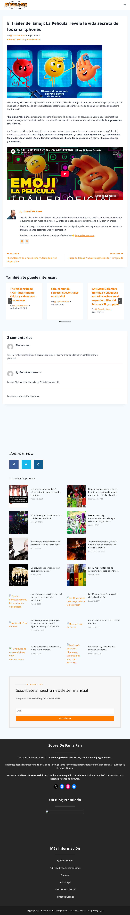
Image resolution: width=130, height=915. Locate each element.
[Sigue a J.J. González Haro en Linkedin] (27, 241)
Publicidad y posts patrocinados (65, 867)
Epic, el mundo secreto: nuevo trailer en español (64, 292)
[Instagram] (38, 464)
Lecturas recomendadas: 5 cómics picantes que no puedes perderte (46, 492)
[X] (56, 786)
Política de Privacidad (65, 889)
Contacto (65, 875)
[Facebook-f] (14, 464)
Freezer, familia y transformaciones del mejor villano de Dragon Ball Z (101, 518)
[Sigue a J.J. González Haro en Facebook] (22, 241)
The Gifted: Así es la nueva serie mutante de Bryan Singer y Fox (32, 257)
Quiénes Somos (65, 860)
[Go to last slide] (10, 301)
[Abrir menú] (124, 5)
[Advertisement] (65, 426)
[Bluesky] (74, 786)
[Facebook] (62, 786)
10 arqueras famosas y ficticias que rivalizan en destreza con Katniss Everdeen (103, 544)
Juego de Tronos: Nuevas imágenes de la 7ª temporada (96, 255)
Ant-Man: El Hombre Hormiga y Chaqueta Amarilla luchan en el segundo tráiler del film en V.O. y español (105, 296)
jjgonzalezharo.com (84, 235)
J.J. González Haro (17, 35)
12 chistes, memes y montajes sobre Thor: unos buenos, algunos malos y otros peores (45, 623)
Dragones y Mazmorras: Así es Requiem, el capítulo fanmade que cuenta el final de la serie (102, 492)
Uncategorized (34, 40)
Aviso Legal (65, 882)
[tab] (60, 321)
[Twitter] (26, 464)
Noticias (11, 40)
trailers (21, 40)
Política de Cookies (65, 896)
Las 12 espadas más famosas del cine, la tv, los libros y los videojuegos (46, 597)
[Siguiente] (120, 301)
